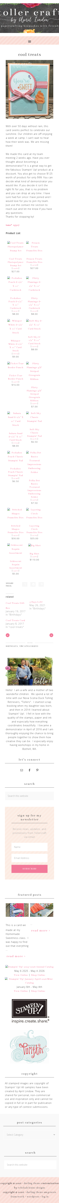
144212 (16, 571)
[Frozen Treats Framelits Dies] (34, 250)
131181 (34, 439)
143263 (34, 556)
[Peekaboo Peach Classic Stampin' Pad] (15, 460)
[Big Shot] (34, 545)
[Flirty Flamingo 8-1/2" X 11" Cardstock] (34, 290)
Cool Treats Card (15, 620)
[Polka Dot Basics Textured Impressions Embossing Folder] (34, 472)
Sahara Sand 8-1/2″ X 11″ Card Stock (16, 436)
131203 (34, 346)
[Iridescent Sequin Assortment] (15, 553)
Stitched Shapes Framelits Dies (16, 529)
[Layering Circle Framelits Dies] (34, 517)
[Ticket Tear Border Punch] (15, 367)
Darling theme (32, 1183)
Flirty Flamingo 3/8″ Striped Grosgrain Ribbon (34, 394)
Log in (45, 1196)
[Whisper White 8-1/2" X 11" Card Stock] (15, 332)
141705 (34, 535)
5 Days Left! (36, 602)
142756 (34, 265)
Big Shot (34, 553)
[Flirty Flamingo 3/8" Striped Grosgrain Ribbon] (34, 379)
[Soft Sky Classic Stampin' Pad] (34, 421)
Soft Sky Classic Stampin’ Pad (34, 432)
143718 (16, 382)
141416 (34, 311)
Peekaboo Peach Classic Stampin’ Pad (15, 471)
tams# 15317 (13, 225)
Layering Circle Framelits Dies (34, 529)
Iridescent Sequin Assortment (15, 564)
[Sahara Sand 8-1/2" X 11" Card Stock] (15, 425)
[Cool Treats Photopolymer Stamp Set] (15, 250)
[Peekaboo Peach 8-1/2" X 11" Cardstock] (15, 290)
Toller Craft (29, 18)
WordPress (33, 1196)
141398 (16, 478)
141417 (16, 311)
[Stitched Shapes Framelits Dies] (15, 517)
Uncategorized (28, 646)
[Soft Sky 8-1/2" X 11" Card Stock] (34, 328)
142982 (16, 268)
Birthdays (12, 646)
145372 (16, 535)
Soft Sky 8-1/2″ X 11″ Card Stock (34, 340)
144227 (34, 403)
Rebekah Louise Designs (31, 1187)
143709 (34, 500)
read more (15, 956)
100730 (16, 354)
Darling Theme (34, 1192)
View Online (21, 975)
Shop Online (38, 975)
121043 (16, 443)
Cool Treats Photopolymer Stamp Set (15, 262)
